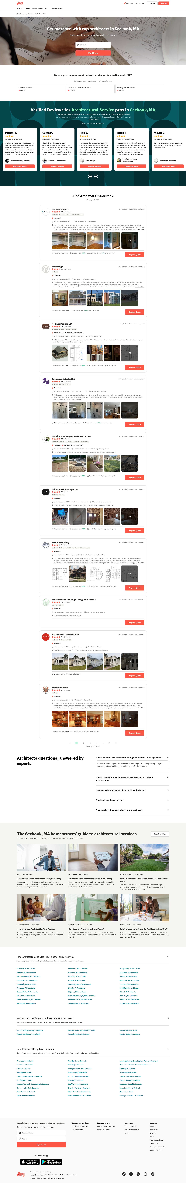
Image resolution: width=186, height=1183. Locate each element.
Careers (152, 1133)
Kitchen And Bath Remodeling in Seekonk (33, 1084)
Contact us (154, 1143)
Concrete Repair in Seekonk (130, 1076)
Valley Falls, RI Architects (130, 969)
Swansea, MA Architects (77, 972)
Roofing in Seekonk (24, 1080)
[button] (60, 240)
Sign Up (164, 3)
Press (152, 1136)
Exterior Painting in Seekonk (79, 1088)
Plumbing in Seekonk (25, 1061)
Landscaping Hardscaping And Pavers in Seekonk (139, 1061)
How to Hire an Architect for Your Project (36, 929)
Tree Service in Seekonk (77, 1061)
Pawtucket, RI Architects (26, 972)
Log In (152, 3)
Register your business (106, 1126)
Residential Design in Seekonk (28, 1034)
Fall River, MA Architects (129, 1003)
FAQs (127, 1133)
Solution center (130, 1126)
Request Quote (135, 255)
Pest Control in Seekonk (26, 1092)
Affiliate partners (156, 1150)
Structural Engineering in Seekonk (30, 1030)
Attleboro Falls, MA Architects (80, 999)
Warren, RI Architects (76, 980)
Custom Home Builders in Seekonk (81, 1030)
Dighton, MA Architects (77, 992)
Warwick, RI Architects (77, 976)
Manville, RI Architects (128, 996)
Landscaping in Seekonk (77, 1072)
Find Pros (93, 53)
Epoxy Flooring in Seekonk (130, 1080)
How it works (154, 1126)
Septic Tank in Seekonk (26, 1096)
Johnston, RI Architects (129, 972)
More (46, 8)
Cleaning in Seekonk (127, 1069)
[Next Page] (116, 743)
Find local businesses (80, 1126)
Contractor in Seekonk (128, 1030)
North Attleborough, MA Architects (81, 996)
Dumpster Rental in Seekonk (131, 1084)
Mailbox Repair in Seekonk (78, 1076)
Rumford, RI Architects (26, 969)
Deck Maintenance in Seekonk (79, 1096)
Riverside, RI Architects (26, 988)
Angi (18, 874)
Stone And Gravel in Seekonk (79, 1092)
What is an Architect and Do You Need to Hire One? (143, 929)
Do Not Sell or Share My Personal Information (60, 1175)
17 (109, 743)
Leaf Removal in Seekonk (78, 1084)
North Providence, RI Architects (29, 999)
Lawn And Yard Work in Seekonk (29, 1076)
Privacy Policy (46, 1172)
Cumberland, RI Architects (78, 1003)
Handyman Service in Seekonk (79, 1069)
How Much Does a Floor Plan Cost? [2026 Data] (90, 878)
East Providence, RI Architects (28, 976)
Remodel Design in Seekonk (79, 1034)
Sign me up (41, 1145)
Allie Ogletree (126, 874)
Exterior (27, 8)
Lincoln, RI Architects (76, 988)
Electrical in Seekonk (25, 1065)
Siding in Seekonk (23, 1069)
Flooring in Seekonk (75, 1080)
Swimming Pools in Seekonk (28, 1088)
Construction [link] (21, 14)
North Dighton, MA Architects (79, 984)
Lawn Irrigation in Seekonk (130, 1088)
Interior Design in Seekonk (130, 1034)
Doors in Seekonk (126, 1092)
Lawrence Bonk (23, 925)
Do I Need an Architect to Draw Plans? (86, 929)
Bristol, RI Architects (128, 992)
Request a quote (20, 166)
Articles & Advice (56, 8)
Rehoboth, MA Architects (26, 984)
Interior (19, 8)
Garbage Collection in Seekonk (131, 1096)
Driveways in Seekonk (128, 1072)
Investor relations (156, 1140)
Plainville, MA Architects (129, 999)
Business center (103, 1130)
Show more (140, 229)
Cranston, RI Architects (26, 996)
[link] (7, 160)
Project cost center (132, 1130)
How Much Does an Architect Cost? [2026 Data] (39, 878)
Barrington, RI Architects (26, 1003)
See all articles (160, 834)
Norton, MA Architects (128, 976)
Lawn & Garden (37, 8)
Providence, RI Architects (26, 980)
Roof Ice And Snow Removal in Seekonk (135, 1065)
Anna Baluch (125, 925)
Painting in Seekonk (75, 1065)
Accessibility (37, 1175)
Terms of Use (34, 1172)
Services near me (78, 1130)
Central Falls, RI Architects (27, 992)
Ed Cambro (72, 874)
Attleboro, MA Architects (78, 969)
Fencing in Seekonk (24, 1072)
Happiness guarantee (158, 1147)
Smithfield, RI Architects (129, 988)
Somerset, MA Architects (129, 980)
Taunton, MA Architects (129, 984)
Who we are (154, 1130)
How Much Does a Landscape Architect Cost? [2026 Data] (144, 880)
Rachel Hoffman (75, 925)
